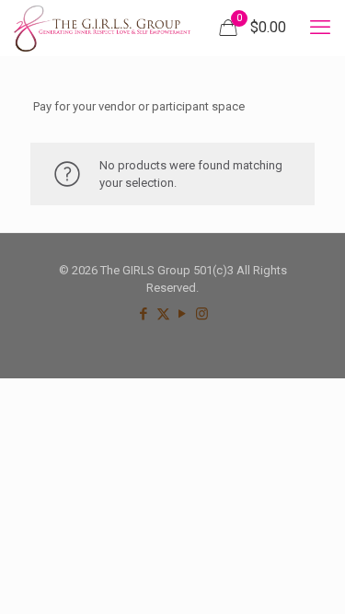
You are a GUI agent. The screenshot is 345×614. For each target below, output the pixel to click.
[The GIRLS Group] (102, 28)
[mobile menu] (320, 27)
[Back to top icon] (307, 576)
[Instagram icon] (202, 314)
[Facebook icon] (144, 314)
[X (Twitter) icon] (163, 314)
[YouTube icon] (183, 314)
